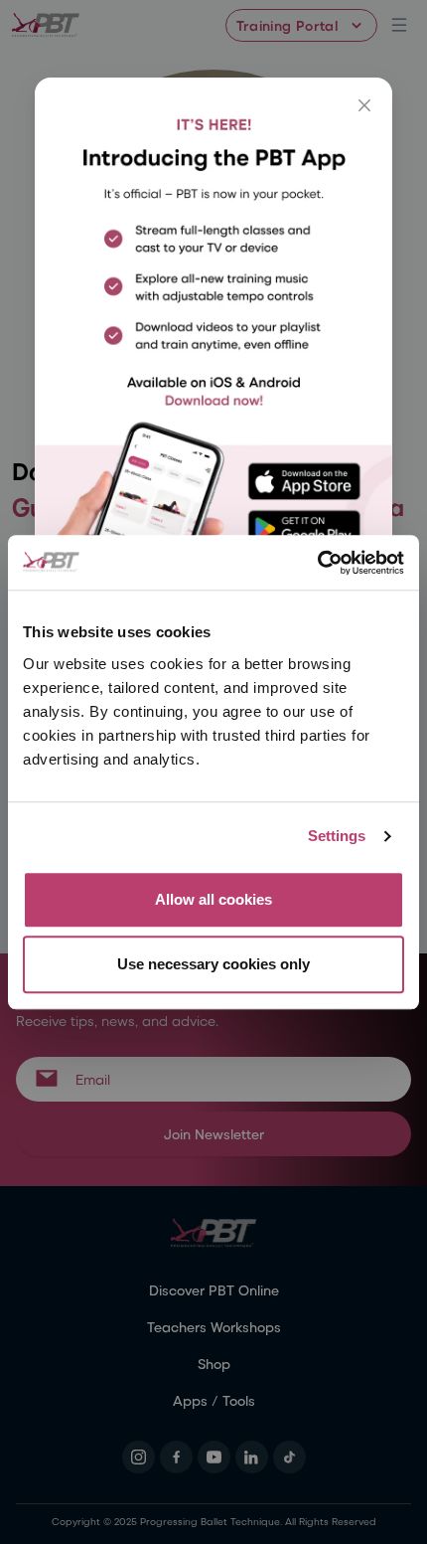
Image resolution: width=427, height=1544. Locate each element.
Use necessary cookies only (213, 963)
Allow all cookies (213, 899)
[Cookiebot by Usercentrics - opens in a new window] (317, 563)
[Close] (364, 105)
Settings (337, 835)
